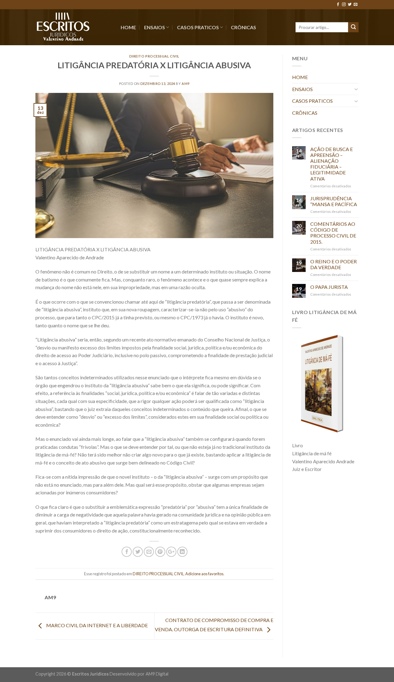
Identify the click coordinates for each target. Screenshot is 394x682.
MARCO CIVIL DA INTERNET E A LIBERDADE (96, 625)
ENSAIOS (154, 27)
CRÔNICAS (243, 27)
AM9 (186, 84)
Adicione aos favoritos (204, 573)
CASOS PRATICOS (198, 27)
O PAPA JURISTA (329, 287)
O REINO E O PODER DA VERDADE (333, 264)
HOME (128, 27)
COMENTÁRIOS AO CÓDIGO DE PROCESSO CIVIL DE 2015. (333, 233)
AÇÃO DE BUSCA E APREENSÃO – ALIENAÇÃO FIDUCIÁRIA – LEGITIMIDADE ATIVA (331, 163)
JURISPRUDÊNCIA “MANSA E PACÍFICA (333, 201)
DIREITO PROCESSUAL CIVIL (154, 56)
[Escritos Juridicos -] (73, 27)
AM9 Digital (157, 673)
